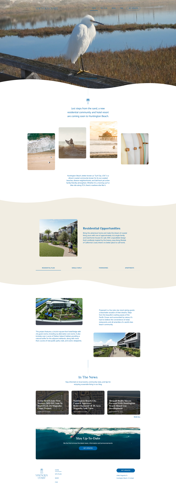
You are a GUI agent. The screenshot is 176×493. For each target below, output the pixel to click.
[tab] (48, 268)
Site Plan (104, 8)
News (114, 8)
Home (94, 8)
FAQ (121, 8)
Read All (137, 417)
